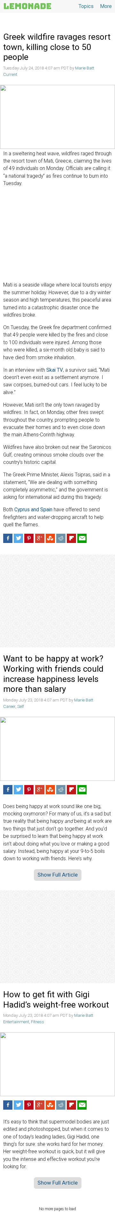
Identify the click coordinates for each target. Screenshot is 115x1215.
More (106, 6)
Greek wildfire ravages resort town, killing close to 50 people (57, 47)
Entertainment (16, 1021)
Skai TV (54, 370)
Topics (86, 6)
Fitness (37, 1021)
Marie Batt (84, 68)
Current (10, 74)
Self (20, 706)
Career (9, 706)
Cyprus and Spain (33, 510)
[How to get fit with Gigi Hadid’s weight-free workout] (57, 1064)
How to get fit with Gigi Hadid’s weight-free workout (57, 999)
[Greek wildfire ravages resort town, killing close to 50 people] (57, 117)
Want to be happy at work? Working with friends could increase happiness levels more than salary (53, 674)
